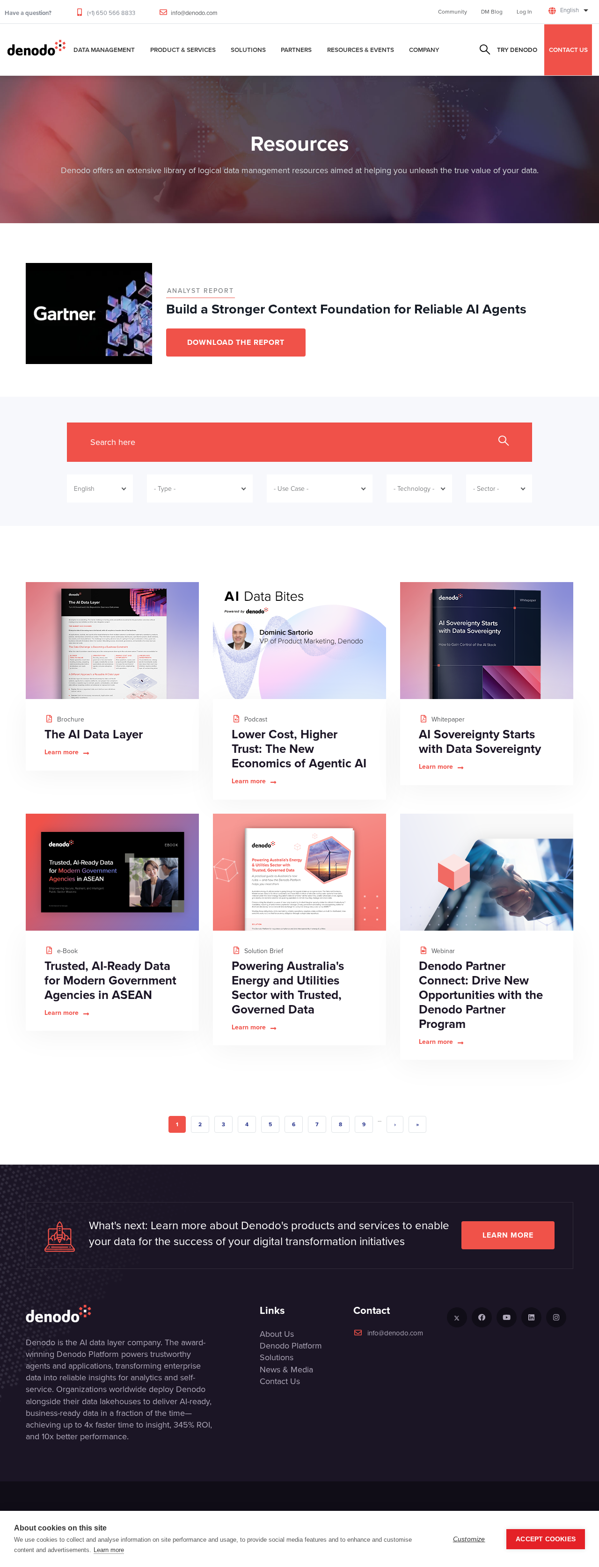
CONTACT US (568, 49)
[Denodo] (36, 49)
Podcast (254, 719)
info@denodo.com (194, 12)
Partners (296, 49)
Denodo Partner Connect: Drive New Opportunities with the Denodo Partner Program (481, 995)
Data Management (104, 49)
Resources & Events (360, 49)
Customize (469, 1539)
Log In (524, 11)
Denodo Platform (291, 1346)
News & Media (286, 1369)
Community (452, 11)
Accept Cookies (546, 1539)
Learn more (61, 752)
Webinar (442, 951)
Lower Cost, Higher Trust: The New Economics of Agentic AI (299, 748)
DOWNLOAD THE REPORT (236, 342)
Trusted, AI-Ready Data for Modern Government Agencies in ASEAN (110, 980)
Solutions (248, 49)
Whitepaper (447, 719)
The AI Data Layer (93, 734)
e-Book (66, 951)
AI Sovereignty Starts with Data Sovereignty (480, 741)
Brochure (69, 719)
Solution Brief (262, 951)
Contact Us (280, 1381)
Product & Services (183, 49)
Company (424, 49)
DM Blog (492, 11)
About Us (277, 1334)
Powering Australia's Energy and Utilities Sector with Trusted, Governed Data (288, 987)
